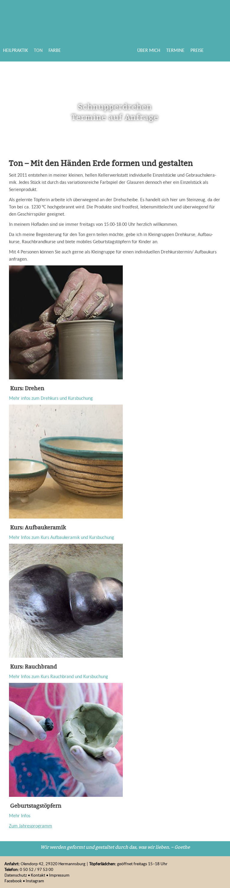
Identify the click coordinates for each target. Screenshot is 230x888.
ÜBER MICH (148, 50)
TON (38, 50)
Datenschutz (15, 875)
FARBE (55, 50)
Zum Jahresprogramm (30, 826)
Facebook (13, 881)
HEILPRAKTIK (15, 50)
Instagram (35, 881)
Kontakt (38, 875)
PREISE (197, 50)
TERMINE (175, 50)
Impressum (59, 875)
